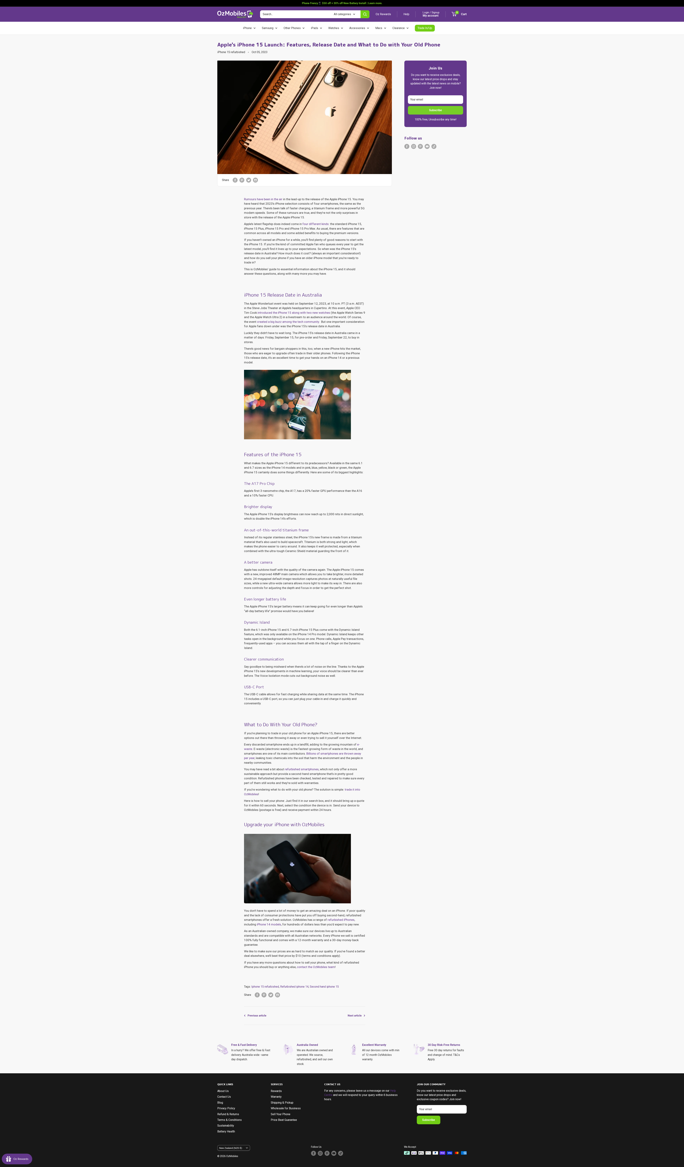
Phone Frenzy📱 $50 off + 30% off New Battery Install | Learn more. (342, 3)
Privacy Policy (226, 1108)
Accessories (357, 28)
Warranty (276, 1096)
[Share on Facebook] (235, 180)
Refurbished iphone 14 (294, 986)
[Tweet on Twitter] (248, 180)
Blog (220, 1102)
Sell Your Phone (280, 1114)
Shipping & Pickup (282, 1102)
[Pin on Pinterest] (241, 180)
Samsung (267, 28)
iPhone (247, 28)
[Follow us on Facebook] (406, 146)
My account (431, 15)
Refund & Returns (228, 1114)
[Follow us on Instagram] (413, 146)
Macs (378, 28)
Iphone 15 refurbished (265, 986)
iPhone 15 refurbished (231, 52)
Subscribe (435, 110)
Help (406, 14)
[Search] (365, 14)
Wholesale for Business (286, 1108)
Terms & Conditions (229, 1120)
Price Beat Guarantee (284, 1120)
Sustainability (225, 1125)
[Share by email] (255, 180)
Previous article (257, 1015)
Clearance (398, 28)
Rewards (276, 1091)
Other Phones (292, 28)
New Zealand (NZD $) (230, 1148)
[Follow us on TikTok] (433, 146)
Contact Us (224, 1096)
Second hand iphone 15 (324, 986)
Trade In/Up (425, 28)
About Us (223, 1091)
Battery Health (226, 1131)
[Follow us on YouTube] (427, 146)
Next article (355, 1015)
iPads (314, 28)
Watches (333, 28)
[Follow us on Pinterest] (420, 146)
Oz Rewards (383, 14)
